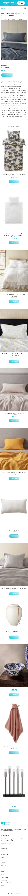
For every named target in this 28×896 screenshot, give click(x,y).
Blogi (2, 874)
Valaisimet (3, 865)
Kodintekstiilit (11, 63)
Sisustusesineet (5, 860)
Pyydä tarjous (21, 3)
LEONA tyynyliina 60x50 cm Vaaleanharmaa (14, 588)
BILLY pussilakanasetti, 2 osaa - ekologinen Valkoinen (14, 295)
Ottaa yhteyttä (4, 877)
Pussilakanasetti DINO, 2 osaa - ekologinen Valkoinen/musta (14, 175)
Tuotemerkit (4, 862)
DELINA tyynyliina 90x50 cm (14, 530)
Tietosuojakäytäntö (6, 883)
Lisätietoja (7, 75)
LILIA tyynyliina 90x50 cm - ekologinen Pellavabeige (14, 413)
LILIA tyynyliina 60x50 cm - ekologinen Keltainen (14, 472)
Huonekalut (4, 852)
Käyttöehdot (4, 880)
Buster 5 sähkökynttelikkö (14, 805)
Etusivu (3, 17)
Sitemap (3, 885)
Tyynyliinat (17, 63)
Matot (2, 857)
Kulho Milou (14, 689)
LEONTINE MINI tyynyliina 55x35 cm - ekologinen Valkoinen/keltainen (14, 354)
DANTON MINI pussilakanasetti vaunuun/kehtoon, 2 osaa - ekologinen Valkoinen (14, 235)
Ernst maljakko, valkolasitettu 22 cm (14, 631)
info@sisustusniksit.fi (6, 843)
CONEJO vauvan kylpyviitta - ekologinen (14, 747)
